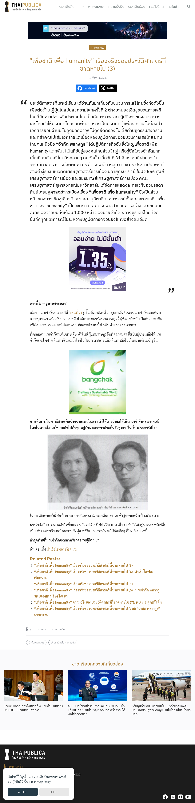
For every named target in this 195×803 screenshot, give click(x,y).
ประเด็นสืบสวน (70, 6)
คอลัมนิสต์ (156, 6)
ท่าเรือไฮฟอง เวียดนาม (62, 549)
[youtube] (188, 797)
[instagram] (180, 797)
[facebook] (165, 797)
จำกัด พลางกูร (36, 642)
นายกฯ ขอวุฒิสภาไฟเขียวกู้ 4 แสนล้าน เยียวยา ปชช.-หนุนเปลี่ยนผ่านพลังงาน (33, 708)
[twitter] (173, 797)
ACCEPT (23, 792)
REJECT (54, 792)
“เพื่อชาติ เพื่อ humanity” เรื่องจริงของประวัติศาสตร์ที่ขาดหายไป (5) (83, 584)
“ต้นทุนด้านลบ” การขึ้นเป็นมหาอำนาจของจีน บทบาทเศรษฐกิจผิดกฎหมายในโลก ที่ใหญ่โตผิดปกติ (161, 710)
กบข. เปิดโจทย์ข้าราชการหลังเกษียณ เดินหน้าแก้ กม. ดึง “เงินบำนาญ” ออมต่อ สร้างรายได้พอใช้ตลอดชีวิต (96, 710)
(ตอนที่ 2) (75, 312)
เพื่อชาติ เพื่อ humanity (63, 642)
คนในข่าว (174, 6)
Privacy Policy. (42, 781)
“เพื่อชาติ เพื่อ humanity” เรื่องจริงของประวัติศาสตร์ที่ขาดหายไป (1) (83, 565)
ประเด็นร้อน (136, 6)
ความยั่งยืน (116, 6)
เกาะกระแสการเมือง (55, 629)
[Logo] (24, 6)
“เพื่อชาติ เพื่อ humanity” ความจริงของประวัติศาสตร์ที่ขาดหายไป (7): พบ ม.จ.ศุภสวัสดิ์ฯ (98, 602)
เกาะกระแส (96, 6)
